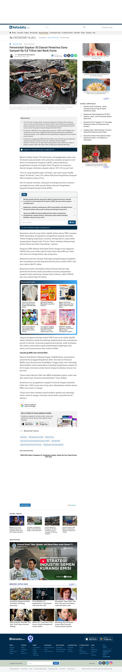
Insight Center (107, 651)
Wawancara (82, 651)
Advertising (24, 669)
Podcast (89, 32)
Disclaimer (63, 669)
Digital (26, 32)
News (92, 647)
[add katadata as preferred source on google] (48, 405)
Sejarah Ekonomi (49, 647)
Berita (14, 32)
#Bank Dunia (49, 437)
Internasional (13, 651)
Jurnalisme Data (55, 32)
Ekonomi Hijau (43, 32)
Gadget (35, 653)
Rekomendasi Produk (28, 282)
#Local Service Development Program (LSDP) (35, 441)
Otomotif (77, 32)
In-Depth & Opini (67, 32)
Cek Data (70, 651)
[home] (10, 33)
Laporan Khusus (83, 653)
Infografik (70, 647)
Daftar (56, 663)
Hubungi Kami (71, 669)
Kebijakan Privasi (53, 669)
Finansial (20, 32)
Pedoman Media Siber (40, 669)
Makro (23, 647)
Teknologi (36, 655)
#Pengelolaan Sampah (36, 437)
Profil (46, 649)
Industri (12, 649)
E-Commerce (36, 647)
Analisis (70, 649)
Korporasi (24, 653)
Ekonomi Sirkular (53, 37)
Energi (11, 653)
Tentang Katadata (14, 669)
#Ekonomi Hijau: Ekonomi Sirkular (31, 444)
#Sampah (24, 437)
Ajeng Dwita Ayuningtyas (26, 54)
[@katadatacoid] (110, 663)
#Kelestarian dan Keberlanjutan (53, 444)
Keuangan (24, 649)
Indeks (105, 647)
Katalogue (94, 651)
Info (94, 32)
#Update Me (56, 441)
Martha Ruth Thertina (31, 431)
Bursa (22, 651)
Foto (92, 653)
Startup (35, 651)
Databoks (105, 653)
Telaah (81, 647)
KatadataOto (106, 656)
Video (83, 32)
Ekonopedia (34, 32)
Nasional (12, 647)
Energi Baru (42, 37)
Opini (80, 649)
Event (104, 654)
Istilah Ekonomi (49, 651)
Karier (31, 669)
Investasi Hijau (64, 37)
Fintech (35, 649)
